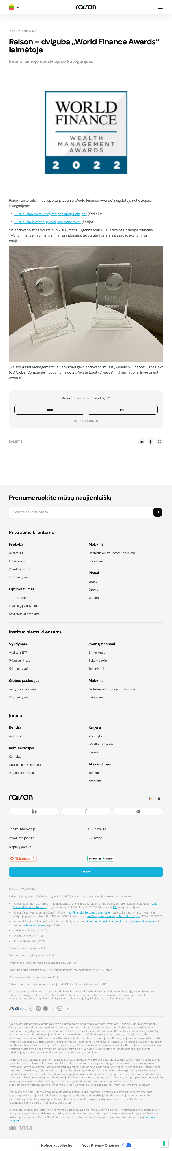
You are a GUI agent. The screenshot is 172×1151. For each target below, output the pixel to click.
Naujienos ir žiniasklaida (26, 765)
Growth (94, 590)
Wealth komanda (101, 744)
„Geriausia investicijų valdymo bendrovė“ (47, 222)
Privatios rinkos (19, 569)
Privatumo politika (21, 838)
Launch (94, 582)
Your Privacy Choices (100, 1145)
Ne (122, 410)
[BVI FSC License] (38, 1008)
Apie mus (15, 736)
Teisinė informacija (22, 829)
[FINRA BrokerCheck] (67, 1008)
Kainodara (96, 561)
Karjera (94, 752)
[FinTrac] (52, 1008)
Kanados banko (35, 925)
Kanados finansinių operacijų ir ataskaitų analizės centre (122, 921)
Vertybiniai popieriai (23, 689)
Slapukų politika (20, 847)
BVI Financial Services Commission (90, 912)
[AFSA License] (31, 1008)
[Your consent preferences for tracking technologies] (164, 1143)
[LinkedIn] (34, 811)
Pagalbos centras (21, 773)
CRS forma (95, 838)
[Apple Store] (159, 798)
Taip (50, 410)
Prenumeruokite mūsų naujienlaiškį (60, 497)
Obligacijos (17, 561)
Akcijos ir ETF (18, 553)
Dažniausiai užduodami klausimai (112, 553)
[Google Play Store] (150, 798)
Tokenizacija (97, 669)
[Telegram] (138, 811)
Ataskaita (95, 781)
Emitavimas (97, 652)
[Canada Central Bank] (59, 1008)
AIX (115, 907)
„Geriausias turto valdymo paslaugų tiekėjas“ (50, 214)
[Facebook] (86, 811)
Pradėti (85, 872)
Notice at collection (58, 1145)
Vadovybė (96, 736)
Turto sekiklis (18, 598)
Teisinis (94, 773)
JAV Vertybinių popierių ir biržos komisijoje (113, 916)
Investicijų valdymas (23, 606)
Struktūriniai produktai (24, 614)
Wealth (94, 598)
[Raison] (86, 7)
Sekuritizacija (98, 661)
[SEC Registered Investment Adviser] (45, 1008)
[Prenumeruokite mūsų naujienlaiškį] (157, 512)
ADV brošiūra (96, 829)
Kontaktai (15, 757)
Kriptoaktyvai (18, 577)
